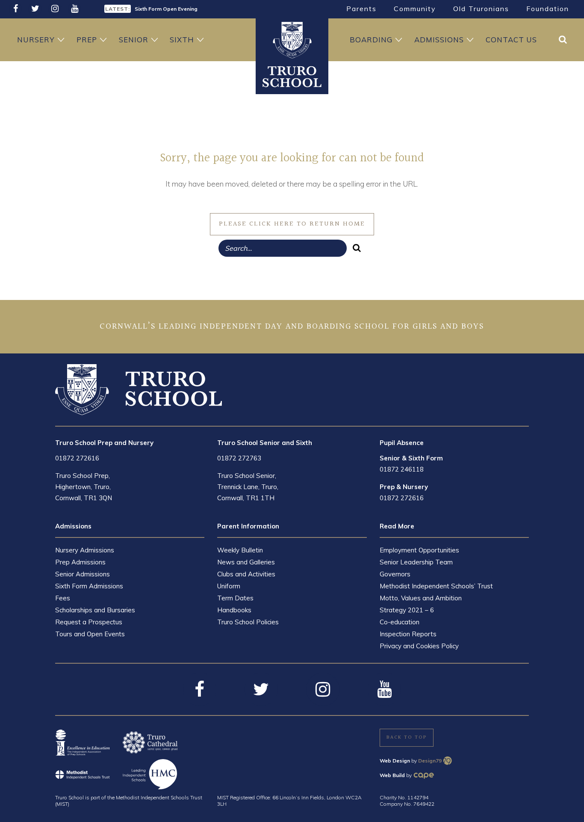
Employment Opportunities (419, 550)
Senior (133, 39)
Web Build (392, 775)
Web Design (395, 760)
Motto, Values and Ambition (421, 598)
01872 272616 (77, 458)
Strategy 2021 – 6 (407, 610)
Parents (361, 8)
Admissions (439, 39)
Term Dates (235, 598)
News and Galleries (246, 562)
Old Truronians (481, 8)
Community (415, 8)
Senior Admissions (82, 574)
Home (292, 39)
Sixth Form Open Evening (166, 9)
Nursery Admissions (84, 550)
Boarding (371, 39)
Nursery (36, 39)
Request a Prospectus (88, 622)
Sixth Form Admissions (89, 586)
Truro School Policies (248, 622)
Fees (62, 598)
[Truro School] (292, 76)
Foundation (547, 8)
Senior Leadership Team (416, 562)
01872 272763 (239, 458)
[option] (195, 8)
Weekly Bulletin (240, 550)
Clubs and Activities (246, 574)
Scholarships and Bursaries (95, 610)
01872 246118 (402, 469)
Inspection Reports (408, 634)
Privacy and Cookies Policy (419, 646)
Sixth (182, 39)
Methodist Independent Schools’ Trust (436, 586)
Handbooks (234, 610)
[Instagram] (55, 9)
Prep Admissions (80, 562)
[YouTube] (74, 9)
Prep (87, 39)
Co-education (399, 622)
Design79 (430, 760)
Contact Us (511, 39)
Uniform (228, 586)
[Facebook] (15, 9)
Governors (395, 574)
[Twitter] (35, 9)
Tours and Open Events (90, 634)
